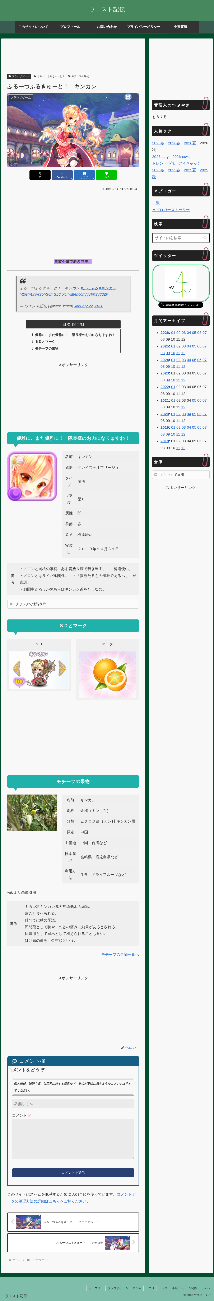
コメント (22, 1115)
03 (184, 333)
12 (183, 353)
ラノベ (205, 1288)
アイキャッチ (189, 163)
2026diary (160, 157)
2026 (164, 333)
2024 (164, 360)
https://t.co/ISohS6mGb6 (40, 294)
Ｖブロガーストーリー (171, 210)
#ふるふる (89, 288)
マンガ (136, 1288)
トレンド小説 (163, 163)
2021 (164, 400)
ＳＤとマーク (45, 341)
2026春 (174, 143)
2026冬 (158, 143)
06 (199, 333)
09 (168, 353)
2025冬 (158, 170)
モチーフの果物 (80, 76)
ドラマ (163, 1288)
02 (178, 333)
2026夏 (190, 143)
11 (178, 353)
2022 (164, 387)
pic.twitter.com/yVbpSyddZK (85, 294)
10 (173, 353)
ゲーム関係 (189, 1288)
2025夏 (190, 170)
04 (189, 333)
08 (162, 339)
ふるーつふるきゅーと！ (51, 76)
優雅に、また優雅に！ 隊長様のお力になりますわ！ (75, 335)
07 (205, 333)
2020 (164, 414)
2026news (181, 157)
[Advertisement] (73, 56)
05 (194, 333)
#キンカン (107, 288)
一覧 (156, 203)
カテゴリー (96, 1288)
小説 (175, 1288)
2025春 (174, 170)
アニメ (150, 1288)
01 (173, 333)
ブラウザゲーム (20, 76)
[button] (205, 237)
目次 (66, 324)
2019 (164, 427)
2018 (164, 441)
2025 (164, 346)
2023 (164, 373)
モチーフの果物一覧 (118, 954)
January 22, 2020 (88, 306)
